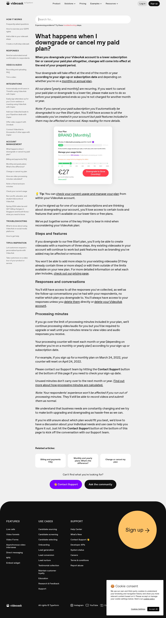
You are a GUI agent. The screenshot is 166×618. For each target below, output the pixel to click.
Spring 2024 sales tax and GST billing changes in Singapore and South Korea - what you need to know (18, 210)
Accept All (153, 609)
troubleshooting (69, 25)
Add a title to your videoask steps (17, 37)
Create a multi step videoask (17, 44)
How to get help (12, 236)
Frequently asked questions (17, 24)
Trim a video (11, 77)
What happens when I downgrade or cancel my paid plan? (18, 152)
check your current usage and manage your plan (87, 194)
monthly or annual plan (77, 81)
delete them (72, 302)
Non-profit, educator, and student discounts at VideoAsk (16, 199)
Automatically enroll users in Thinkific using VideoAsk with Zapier (17, 91)
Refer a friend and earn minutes (15, 185)
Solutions (68, 3)
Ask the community (100, 484)
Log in (142, 3)
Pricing (82, 3)
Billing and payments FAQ (16, 159)
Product (56, 3)
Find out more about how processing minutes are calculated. (80, 383)
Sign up (154, 3)
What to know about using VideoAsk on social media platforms (16, 228)
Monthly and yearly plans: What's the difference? (16, 165)
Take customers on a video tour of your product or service (17, 260)
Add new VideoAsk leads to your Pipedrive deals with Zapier (17, 114)
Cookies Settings (138, 609)
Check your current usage (16, 191)
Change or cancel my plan (16, 171)
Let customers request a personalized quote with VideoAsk (16, 250)
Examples (94, 3)
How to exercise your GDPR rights (17, 30)
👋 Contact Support (66, 484)
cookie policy (149, 599)
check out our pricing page (71, 273)
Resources (111, 3)
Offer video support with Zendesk (16, 123)
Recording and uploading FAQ (16, 70)
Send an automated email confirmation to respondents (18, 56)
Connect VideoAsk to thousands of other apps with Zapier (18, 132)
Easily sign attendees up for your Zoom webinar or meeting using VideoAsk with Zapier (17, 103)
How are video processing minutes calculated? (16, 177)
